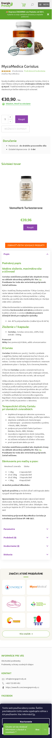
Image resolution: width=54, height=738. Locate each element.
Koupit (21, 119)
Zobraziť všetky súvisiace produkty (25, 245)
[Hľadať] (32, 4)
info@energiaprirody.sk (16, 679)
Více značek (25, 633)
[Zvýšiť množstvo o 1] (10, 117)
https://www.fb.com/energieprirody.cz (22, 687)
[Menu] (40, 4)
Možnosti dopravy (15, 129)
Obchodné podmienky (11, 661)
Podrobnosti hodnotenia (34, 71)
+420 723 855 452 (13, 683)
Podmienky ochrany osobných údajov (17, 664)
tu (34, 714)
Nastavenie (26, 721)
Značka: (10, 73)
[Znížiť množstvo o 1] (10, 121)
